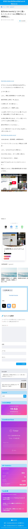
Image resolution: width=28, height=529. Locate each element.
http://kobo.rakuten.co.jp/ (7, 81)
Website (13, 308)
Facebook (9, 308)
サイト (3, 357)
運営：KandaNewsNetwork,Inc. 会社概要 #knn (14, 523)
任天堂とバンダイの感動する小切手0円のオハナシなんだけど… (14, 504)
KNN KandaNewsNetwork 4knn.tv (14, 2)
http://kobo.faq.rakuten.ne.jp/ (8, 135)
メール (3, 350)
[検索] (24, 396)
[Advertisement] (14, 38)
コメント (5, 325)
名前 (3, 344)
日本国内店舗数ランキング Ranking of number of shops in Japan (14, 498)
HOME (15, 520)
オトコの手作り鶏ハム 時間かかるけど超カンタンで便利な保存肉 (13, 509)
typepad (11, 264)
